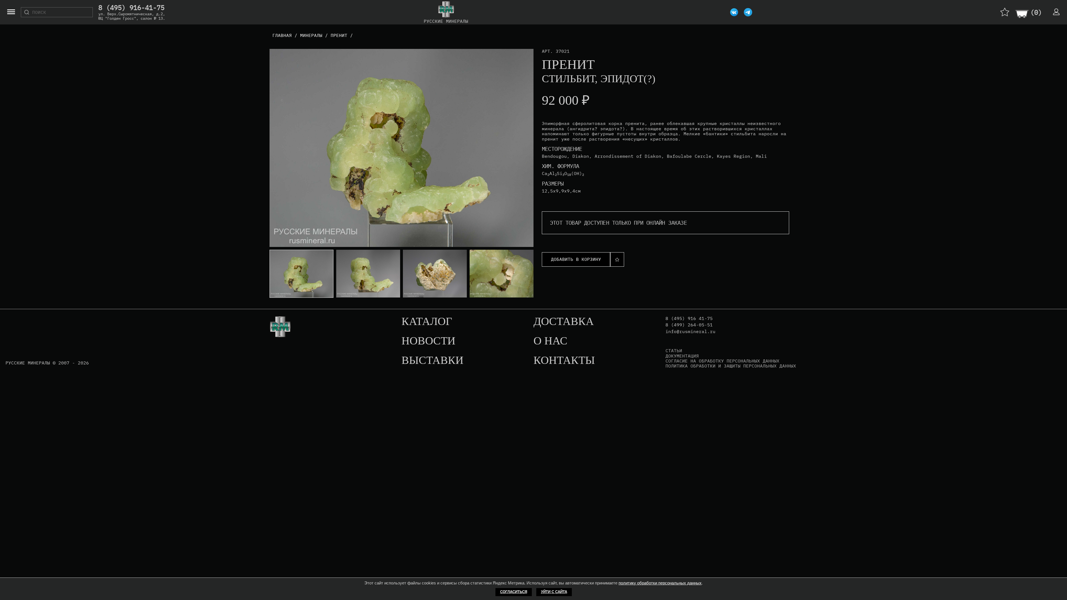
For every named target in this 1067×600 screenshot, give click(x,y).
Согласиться (513, 592)
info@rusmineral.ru (690, 331)
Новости (428, 341)
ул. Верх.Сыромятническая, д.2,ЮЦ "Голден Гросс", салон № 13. (131, 16)
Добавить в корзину (576, 259)
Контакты (564, 360)
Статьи (673, 350)
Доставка (564, 322)
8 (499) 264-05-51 (689, 325)
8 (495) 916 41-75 (689, 318)
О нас (550, 341)
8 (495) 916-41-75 (131, 8)
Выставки (432, 360)
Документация (682, 355)
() (1036, 12)
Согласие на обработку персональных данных (722, 360)
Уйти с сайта (554, 592)
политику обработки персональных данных (660, 583)
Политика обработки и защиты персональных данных (730, 365)
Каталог (427, 322)
